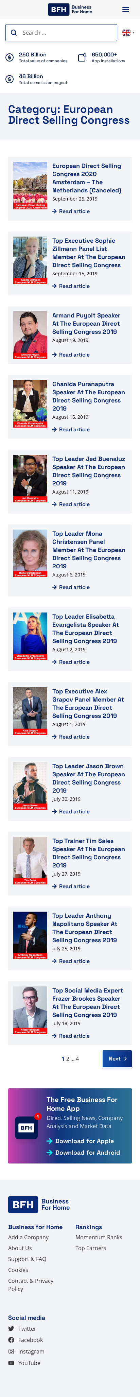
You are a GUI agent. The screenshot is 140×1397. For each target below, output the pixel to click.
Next (115, 1058)
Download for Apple (84, 1141)
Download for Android (87, 1153)
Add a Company (28, 1237)
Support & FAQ (27, 1259)
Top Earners (90, 1248)
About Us (20, 1248)
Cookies (18, 1270)
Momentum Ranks (98, 1237)
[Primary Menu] (125, 9)
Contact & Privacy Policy (30, 1285)
